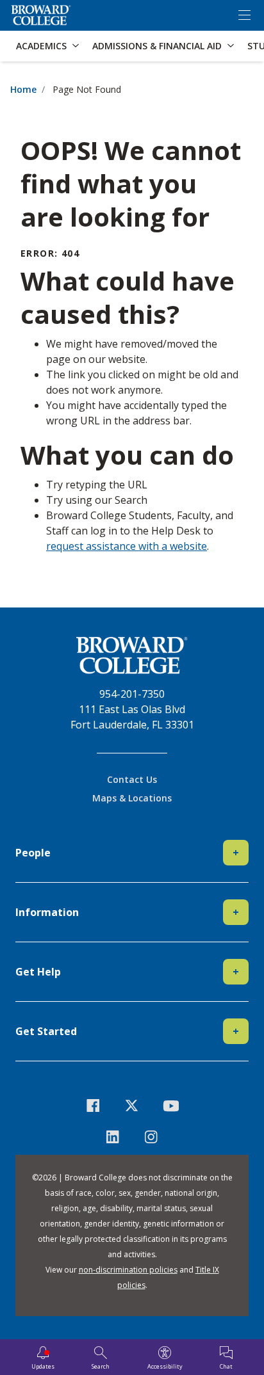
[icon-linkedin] (112, 1137)
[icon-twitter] (132, 1105)
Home (23, 89)
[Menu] (244, 15)
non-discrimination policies (128, 1269)
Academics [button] (41, 46)
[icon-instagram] (151, 1137)
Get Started (127, 1031)
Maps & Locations (132, 798)
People (127, 853)
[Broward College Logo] (41, 15)
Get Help (127, 972)
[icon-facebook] (93, 1105)
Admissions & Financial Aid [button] (157, 46)
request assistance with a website (126, 546)
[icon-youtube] (170, 1105)
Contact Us (132, 779)
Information (127, 912)
